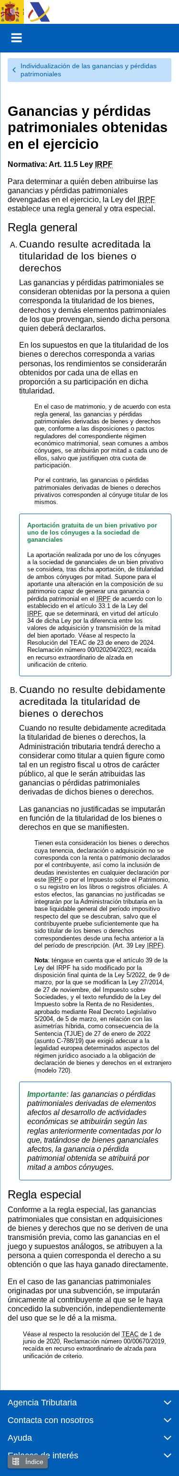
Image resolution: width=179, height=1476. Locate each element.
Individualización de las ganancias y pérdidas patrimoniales (89, 70)
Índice (33, 1462)
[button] (89, 1406)
